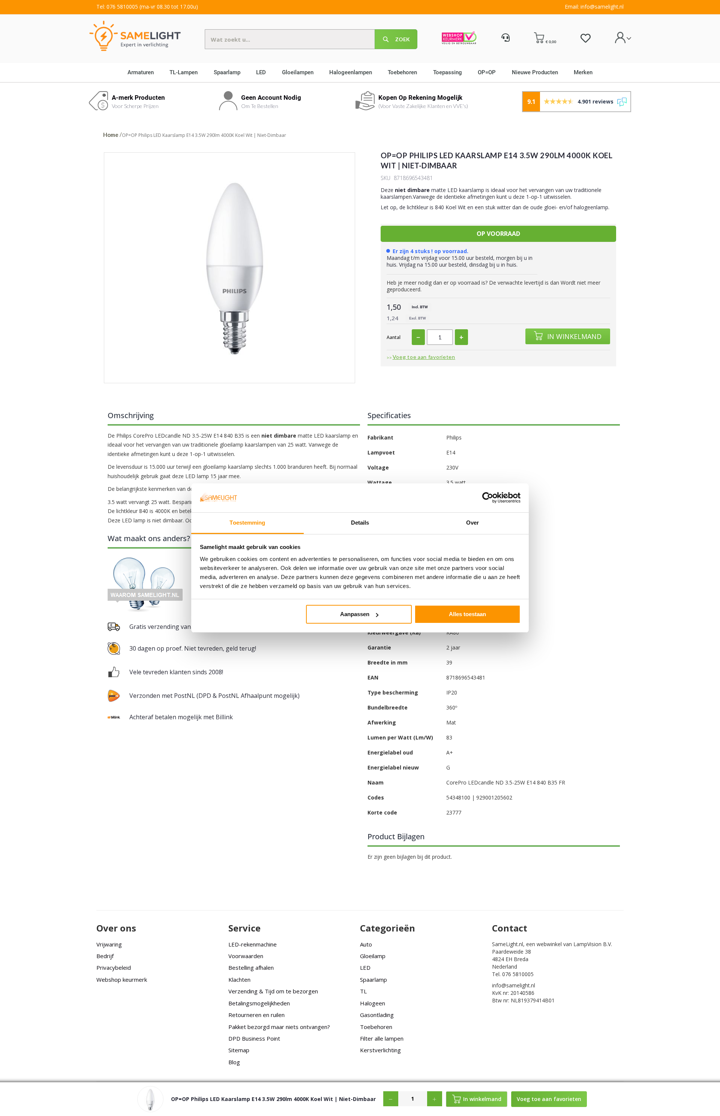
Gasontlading (377, 1014)
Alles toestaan (467, 614)
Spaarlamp (373, 979)
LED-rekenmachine (252, 944)
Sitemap (238, 1050)
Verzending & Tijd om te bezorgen (273, 991)
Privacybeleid (113, 967)
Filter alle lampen (382, 1038)
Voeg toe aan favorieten (424, 357)
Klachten (239, 979)
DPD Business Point (254, 1038)
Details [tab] (360, 522)
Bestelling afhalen (251, 967)
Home (110, 134)
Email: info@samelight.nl (594, 6)
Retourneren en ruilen (256, 1014)
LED (365, 967)
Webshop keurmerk (121, 979)
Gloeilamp (373, 956)
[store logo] (135, 35)
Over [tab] (472, 522)
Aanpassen (354, 614)
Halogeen (372, 1003)
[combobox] (311, 39)
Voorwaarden (245, 956)
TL (363, 991)
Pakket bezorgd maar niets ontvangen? (279, 1026)
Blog (234, 1062)
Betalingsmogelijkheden (259, 1003)
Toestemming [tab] (247, 522)
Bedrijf (105, 956)
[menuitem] (143, 72)
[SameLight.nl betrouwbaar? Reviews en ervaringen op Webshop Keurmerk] (459, 38)
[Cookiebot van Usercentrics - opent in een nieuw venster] (487, 497)
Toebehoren (376, 1026)
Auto (366, 944)
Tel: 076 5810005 (117, 6)
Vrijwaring (109, 944)
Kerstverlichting (380, 1050)
